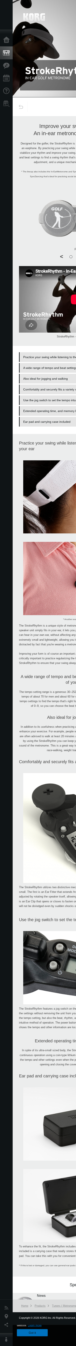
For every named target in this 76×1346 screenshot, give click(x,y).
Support (7, 91)
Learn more (35, 1325)
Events (7, 78)
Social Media (7, 1325)
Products (7, 53)
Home (7, 40)
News (7, 1308)
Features (7, 65)
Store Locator (7, 103)
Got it (32, 1332)
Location (7, 1316)
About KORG (7, 1339)
